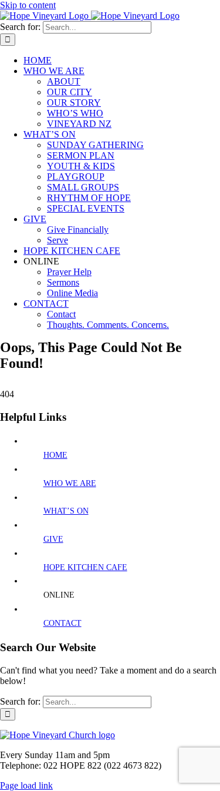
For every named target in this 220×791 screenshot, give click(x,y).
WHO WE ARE (69, 483)
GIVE (53, 539)
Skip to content (28, 5)
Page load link (26, 785)
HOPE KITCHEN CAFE (85, 567)
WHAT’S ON (66, 511)
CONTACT (62, 623)
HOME (55, 455)
